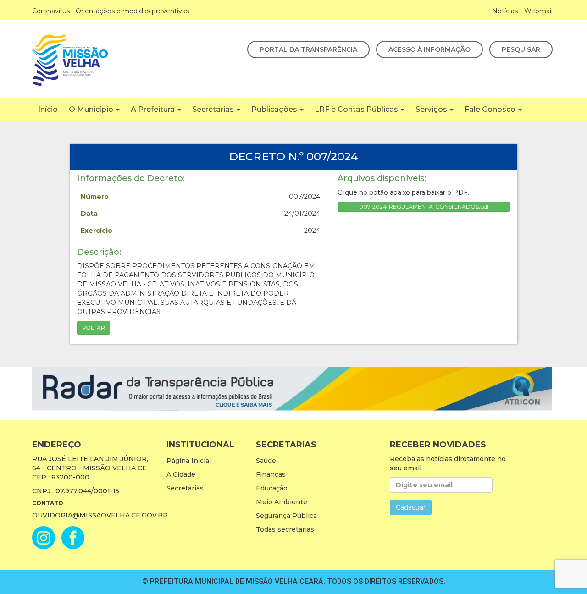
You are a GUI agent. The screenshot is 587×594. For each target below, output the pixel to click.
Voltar (93, 327)
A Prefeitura (154, 109)
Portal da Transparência (308, 49)
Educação (272, 488)
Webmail (538, 11)
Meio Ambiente (281, 502)
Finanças (271, 474)
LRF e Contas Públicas (357, 109)
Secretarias (214, 109)
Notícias (505, 11)
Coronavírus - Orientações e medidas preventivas (110, 11)
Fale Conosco (491, 109)
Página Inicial (188, 460)
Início (48, 109)
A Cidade (180, 474)
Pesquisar (521, 49)
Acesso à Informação (429, 49)
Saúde (266, 460)
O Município (92, 109)
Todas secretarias (285, 529)
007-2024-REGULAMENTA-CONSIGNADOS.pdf (424, 206)
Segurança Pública (286, 516)
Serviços (432, 109)
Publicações (275, 109)
